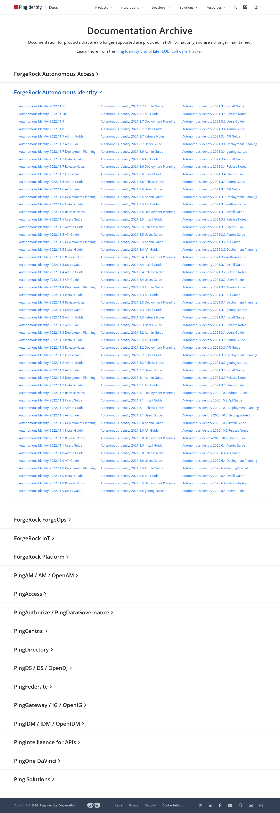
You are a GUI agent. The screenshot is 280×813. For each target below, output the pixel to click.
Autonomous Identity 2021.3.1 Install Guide (213, 317)
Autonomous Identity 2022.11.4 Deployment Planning (57, 287)
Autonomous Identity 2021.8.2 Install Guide (131, 355)
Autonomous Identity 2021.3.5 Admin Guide (132, 468)
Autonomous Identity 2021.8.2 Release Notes (132, 362)
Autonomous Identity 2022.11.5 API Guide (49, 234)
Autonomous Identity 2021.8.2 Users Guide (131, 370)
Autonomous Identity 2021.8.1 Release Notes (132, 408)
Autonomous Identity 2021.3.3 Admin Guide (213, 182)
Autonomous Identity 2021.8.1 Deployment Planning (138, 393)
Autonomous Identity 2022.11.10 (42, 114)
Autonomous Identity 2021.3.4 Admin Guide (213, 129)
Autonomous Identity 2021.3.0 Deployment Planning (219, 355)
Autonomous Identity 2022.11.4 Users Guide (50, 310)
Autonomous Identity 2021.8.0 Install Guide (131, 445)
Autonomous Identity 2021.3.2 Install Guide (213, 265)
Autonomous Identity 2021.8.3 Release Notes (132, 317)
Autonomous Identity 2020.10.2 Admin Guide (214, 393)
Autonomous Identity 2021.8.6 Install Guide (131, 174)
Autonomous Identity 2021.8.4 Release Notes (132, 272)
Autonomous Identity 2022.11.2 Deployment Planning (57, 377)
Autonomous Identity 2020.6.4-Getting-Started (215, 468)
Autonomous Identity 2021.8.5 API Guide (129, 204)
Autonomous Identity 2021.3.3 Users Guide (213, 227)
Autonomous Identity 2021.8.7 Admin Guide (132, 106)
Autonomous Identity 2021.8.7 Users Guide (131, 144)
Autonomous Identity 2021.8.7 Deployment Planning (138, 121)
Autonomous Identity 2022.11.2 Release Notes (52, 393)
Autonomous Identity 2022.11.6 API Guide (49, 189)
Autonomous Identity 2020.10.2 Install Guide (214, 423)
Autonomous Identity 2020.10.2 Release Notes (215, 430)
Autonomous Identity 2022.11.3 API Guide (49, 325)
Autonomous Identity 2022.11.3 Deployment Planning (57, 332)
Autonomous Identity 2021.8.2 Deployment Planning (138, 347)
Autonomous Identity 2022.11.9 (41, 121)
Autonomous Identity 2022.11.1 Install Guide (51, 430)
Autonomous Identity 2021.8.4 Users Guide (131, 279)
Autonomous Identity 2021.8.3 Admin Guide (132, 287)
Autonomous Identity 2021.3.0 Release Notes (214, 377)
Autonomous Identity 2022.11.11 (42, 106)
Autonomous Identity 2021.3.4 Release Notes (214, 166)
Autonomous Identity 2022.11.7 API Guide (49, 144)
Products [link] (104, 7)
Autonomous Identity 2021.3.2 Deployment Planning (219, 249)
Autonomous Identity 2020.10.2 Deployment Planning (220, 408)
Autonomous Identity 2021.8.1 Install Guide (131, 400)
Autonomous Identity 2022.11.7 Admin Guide (51, 136)
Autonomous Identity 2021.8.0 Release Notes (132, 453)
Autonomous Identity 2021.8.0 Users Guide (131, 460)
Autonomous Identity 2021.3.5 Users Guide (213, 121)
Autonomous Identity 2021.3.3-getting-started (214, 204)
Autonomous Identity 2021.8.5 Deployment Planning (138, 212)
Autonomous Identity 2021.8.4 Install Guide (131, 265)
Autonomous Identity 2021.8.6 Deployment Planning (138, 166)
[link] (28, 7)
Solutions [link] (189, 7)
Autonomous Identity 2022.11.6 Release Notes (52, 212)
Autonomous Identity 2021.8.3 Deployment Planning (138, 302)
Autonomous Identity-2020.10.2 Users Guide (214, 438)
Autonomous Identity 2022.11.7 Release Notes (52, 166)
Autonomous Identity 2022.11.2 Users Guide (50, 400)
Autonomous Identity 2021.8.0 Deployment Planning (138, 438)
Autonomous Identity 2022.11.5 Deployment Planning (57, 242)
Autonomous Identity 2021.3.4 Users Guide (213, 174)
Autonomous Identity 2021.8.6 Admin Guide (132, 151)
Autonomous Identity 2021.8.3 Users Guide (131, 325)
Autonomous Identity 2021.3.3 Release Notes (214, 219)
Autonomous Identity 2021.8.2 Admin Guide (132, 332)
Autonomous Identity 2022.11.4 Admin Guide (51, 272)
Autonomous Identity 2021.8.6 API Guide (129, 159)
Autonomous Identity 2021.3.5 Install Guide (213, 106)
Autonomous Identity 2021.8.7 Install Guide (131, 129)
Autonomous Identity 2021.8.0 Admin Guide (132, 423)
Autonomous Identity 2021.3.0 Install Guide (213, 370)
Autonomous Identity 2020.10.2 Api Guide (212, 400)
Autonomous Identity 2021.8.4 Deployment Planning (138, 257)
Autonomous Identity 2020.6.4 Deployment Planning (219, 460)
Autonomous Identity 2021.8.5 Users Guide (131, 234)
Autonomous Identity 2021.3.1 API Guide (211, 295)
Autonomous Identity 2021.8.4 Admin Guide (132, 242)
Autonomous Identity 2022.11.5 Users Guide (50, 265)
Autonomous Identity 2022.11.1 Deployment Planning (57, 423)
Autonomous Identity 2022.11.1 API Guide (49, 415)
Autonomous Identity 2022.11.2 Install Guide (51, 385)
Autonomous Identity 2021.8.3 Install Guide (131, 310)
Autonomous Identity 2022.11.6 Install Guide (51, 204)
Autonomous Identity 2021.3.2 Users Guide (213, 279)
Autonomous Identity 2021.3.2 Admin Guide (213, 234)
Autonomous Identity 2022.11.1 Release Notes (52, 438)
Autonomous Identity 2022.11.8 (41, 129)
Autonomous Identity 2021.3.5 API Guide (129, 476)
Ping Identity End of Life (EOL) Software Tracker (159, 51)
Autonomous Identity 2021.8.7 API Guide (129, 114)
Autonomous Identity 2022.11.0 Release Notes (52, 483)
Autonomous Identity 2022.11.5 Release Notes (52, 257)
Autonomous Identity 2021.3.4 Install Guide (213, 159)
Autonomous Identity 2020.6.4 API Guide (211, 453)
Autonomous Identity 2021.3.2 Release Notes (214, 272)
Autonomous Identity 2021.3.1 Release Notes (214, 325)
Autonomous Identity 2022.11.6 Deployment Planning (57, 197)
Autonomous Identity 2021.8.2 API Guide (129, 340)
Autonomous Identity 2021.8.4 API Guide (129, 249)
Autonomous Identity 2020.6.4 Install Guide (213, 476)
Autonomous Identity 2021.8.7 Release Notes (132, 136)
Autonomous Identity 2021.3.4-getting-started (214, 151)
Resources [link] (216, 7)
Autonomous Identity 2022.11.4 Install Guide (51, 295)
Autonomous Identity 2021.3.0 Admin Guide (213, 340)
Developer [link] (162, 7)
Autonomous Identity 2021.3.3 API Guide (211, 189)
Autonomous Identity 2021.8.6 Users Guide (131, 189)
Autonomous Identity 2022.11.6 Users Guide (50, 219)
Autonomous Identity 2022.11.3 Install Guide (51, 340)
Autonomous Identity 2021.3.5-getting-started (133, 491)
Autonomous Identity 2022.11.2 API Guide (49, 370)
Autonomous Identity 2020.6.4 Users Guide (213, 491)
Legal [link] (119, 805)
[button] (258, 7)
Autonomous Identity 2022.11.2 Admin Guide (51, 362)
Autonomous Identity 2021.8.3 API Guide (129, 295)
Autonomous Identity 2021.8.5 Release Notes (132, 227)
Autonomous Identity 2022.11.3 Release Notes (52, 347)
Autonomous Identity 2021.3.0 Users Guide (213, 385)
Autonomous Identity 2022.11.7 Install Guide (51, 159)
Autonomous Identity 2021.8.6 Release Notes (132, 182)
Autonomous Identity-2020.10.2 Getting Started (216, 415)
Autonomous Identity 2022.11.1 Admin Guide (51, 408)
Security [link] (150, 805)
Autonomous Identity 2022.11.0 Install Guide (51, 476)
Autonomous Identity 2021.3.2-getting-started (214, 257)
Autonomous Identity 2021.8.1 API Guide (129, 385)
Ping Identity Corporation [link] (58, 805)
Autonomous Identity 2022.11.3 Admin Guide (51, 317)
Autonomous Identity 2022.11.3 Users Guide (50, 355)
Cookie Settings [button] (173, 805)
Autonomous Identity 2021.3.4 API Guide (211, 136)
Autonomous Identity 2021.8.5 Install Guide (131, 219)
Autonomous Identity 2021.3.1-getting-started (214, 310)
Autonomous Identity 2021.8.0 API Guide (129, 430)
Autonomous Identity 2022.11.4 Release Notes (52, 302)
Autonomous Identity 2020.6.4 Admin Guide (213, 445)
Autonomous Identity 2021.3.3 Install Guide (213, 212)
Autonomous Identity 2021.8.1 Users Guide (131, 415)
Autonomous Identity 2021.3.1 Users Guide (213, 332)
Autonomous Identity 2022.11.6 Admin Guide (51, 182)
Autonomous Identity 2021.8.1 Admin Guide (132, 377)
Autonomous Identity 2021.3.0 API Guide (211, 347)
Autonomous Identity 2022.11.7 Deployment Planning (57, 151)
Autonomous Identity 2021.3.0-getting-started (214, 362)
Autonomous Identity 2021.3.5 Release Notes (214, 114)
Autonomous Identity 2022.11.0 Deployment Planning (57, 468)
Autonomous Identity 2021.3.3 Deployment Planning (219, 197)
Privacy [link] (134, 805)
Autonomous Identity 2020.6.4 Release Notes (214, 483)
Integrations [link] (132, 7)
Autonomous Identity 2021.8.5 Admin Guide (132, 197)
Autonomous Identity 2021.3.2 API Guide (211, 242)
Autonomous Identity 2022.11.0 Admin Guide (51, 453)
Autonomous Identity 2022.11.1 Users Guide (50, 445)
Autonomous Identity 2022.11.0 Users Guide (50, 491)
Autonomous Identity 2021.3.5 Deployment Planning (138, 483)
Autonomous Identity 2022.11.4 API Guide (49, 279)
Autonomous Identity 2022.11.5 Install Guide (51, 249)
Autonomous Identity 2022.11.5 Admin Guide (51, 227)
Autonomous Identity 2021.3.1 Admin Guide (213, 287)
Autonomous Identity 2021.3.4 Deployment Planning (219, 144)
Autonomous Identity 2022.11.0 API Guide (49, 460)
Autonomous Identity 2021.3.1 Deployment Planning (219, 302)
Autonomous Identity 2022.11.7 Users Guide (50, 174)
